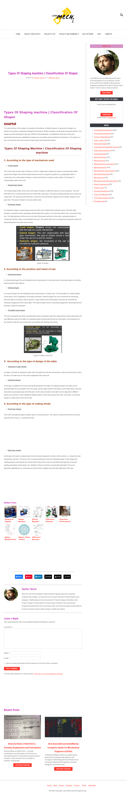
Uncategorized (99, 201)
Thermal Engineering (102, 198)
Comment (8, 627)
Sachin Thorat (39, 78)
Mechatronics (99, 178)
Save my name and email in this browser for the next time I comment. (32, 663)
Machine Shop (54, 78)
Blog (55, 785)
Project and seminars (68, 34)
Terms (84, 785)
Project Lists (99, 188)
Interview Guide (100, 154)
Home (18, 34)
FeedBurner (111, 117)
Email (6, 658)
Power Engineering (101, 184)
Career (108, 34)
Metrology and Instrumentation (106, 181)
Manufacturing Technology (104, 164)
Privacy (77, 785)
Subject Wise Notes (32, 34)
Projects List (49, 34)
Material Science (100, 167)
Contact (69, 785)
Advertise (92, 785)
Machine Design (100, 157)
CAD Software (87, 34)
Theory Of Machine (101, 194)
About (61, 785)
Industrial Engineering (102, 150)
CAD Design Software (102, 134)
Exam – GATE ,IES (100, 140)
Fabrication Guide (100, 144)
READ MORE (106, 93)
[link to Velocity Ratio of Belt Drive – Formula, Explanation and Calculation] (22, 727)
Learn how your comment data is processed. (48, 674)
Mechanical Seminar (101, 174)
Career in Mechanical (102, 137)
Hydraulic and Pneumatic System (106, 147)
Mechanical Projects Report (104, 171)
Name (7, 653)
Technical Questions (101, 191)
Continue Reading (22, 765)
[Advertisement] (43, 57)
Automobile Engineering (103, 130)
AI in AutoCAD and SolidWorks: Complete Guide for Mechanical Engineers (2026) (63, 748)
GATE (99, 34)
